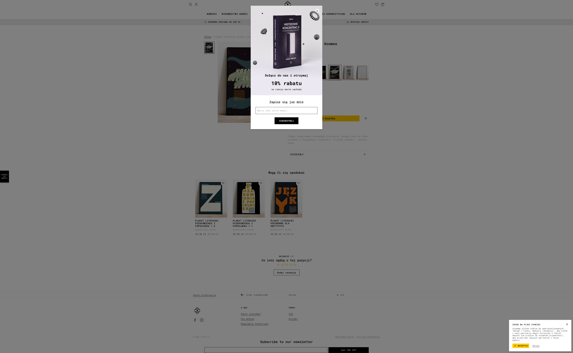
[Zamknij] (567, 324)
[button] (286, 176)
